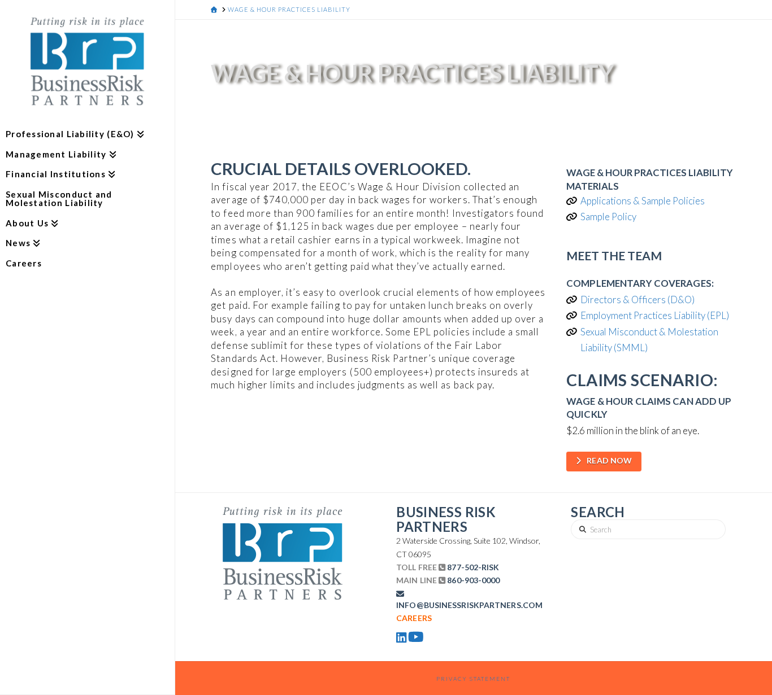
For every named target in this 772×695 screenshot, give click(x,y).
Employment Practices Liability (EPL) (654, 315)
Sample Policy (608, 216)
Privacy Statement (473, 678)
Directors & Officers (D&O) (637, 299)
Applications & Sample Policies (642, 201)
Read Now (609, 460)
